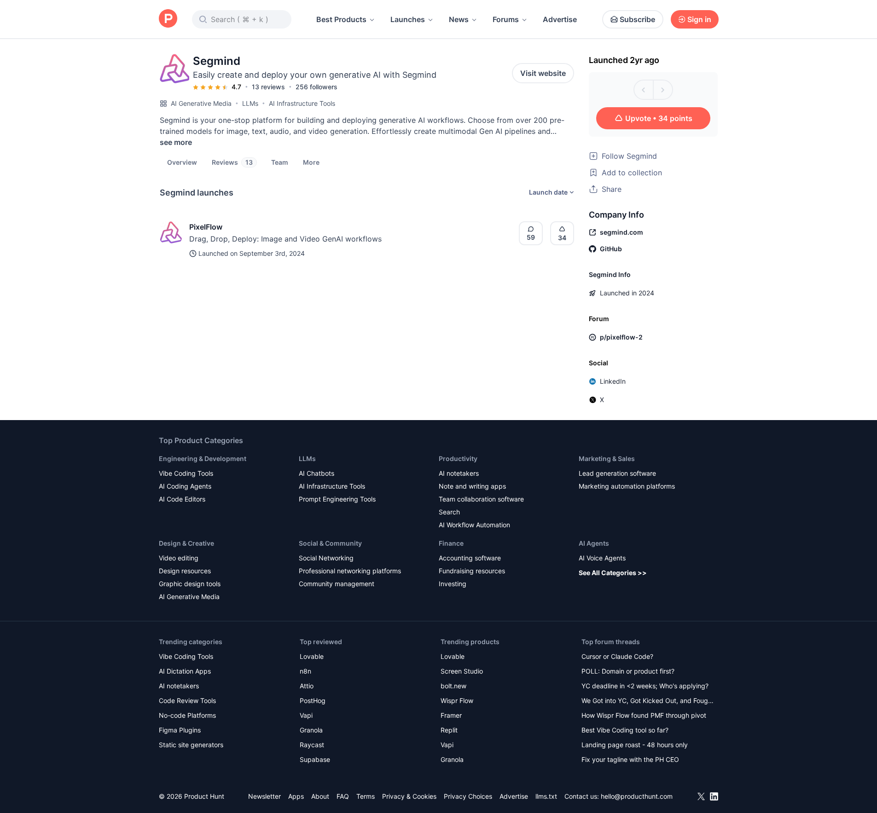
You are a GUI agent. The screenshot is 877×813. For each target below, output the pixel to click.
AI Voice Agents (602, 558)
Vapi (306, 715)
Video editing (178, 558)
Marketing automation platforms (627, 486)
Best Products (341, 19)
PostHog (312, 700)
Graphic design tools (190, 584)
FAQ (343, 796)
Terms (365, 796)
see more (176, 142)
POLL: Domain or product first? (627, 671)
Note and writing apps (472, 486)
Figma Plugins (180, 730)
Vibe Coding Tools (186, 473)
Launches (407, 19)
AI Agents (594, 543)
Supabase (315, 759)
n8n (305, 671)
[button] (311, 162)
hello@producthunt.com (637, 796)
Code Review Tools (187, 700)
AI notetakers (459, 473)
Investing (452, 584)
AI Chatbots (316, 473)
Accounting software (470, 558)
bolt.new (453, 686)
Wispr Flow (457, 700)
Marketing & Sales (607, 458)
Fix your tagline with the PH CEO (630, 759)
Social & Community (330, 543)
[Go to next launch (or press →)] (663, 90)
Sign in (699, 19)
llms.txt (546, 796)
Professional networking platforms (350, 571)
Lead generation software (617, 473)
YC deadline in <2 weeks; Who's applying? (645, 686)
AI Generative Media (201, 103)
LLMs (250, 103)
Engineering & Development (202, 458)
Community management (336, 584)
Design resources (185, 571)
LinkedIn (613, 381)
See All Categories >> (613, 573)
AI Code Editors (182, 499)
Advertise (560, 19)
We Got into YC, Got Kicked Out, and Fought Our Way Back (647, 701)
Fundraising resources (472, 571)
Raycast (312, 745)
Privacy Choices (468, 796)
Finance (451, 543)
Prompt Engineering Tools (337, 499)
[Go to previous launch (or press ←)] (643, 90)
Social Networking (326, 558)
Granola (311, 730)
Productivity (458, 458)
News (459, 19)
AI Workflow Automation (474, 525)
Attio (307, 686)
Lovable (312, 656)
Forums (506, 19)
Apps (296, 796)
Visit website (543, 73)
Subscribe (637, 19)
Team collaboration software (481, 499)
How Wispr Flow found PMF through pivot (643, 715)
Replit (449, 730)
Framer (451, 715)
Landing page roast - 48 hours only (634, 745)
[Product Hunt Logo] (168, 19)
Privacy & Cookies (409, 796)
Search (449, 512)
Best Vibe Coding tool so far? (624, 730)
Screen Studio (462, 671)
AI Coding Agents (185, 486)
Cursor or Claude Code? (617, 656)
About (320, 796)
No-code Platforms (187, 715)
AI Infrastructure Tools (302, 103)
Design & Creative (186, 543)
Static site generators (191, 745)
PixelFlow (205, 226)
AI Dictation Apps (185, 671)
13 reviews (268, 87)
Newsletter (264, 796)
